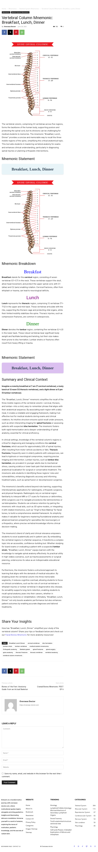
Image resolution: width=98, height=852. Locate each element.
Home (4, 9)
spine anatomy (8, 652)
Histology (53, 805)
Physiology (54, 827)
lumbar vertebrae (21, 646)
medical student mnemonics (39, 646)
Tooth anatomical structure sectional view (60, 822)
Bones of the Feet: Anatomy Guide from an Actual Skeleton (15, 687)
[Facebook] (4, 32)
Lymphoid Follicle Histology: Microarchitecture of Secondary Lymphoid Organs (61, 811)
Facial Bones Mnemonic (16, 635)
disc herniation (47, 643)
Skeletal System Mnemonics (29, 9)
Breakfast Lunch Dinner (17, 643)
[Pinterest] (16, 32)
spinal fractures (38, 649)
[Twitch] (87, 846)
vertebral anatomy (51, 652)
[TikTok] (82, 846)
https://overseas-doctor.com (29, 705)
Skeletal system (25, 649)
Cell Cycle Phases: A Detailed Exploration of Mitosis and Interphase (60, 832)
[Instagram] (78, 846)
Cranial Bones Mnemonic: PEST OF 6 (50, 687)
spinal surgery (50, 649)
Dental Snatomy (56, 818)
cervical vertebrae (34, 643)
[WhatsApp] (21, 32)
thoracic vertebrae (36, 652)
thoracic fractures (21, 652)
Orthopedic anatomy (10, 649)
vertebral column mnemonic (12, 655)
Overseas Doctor (10, 26)
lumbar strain (7, 646)
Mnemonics (13, 9)
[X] (10, 32)
